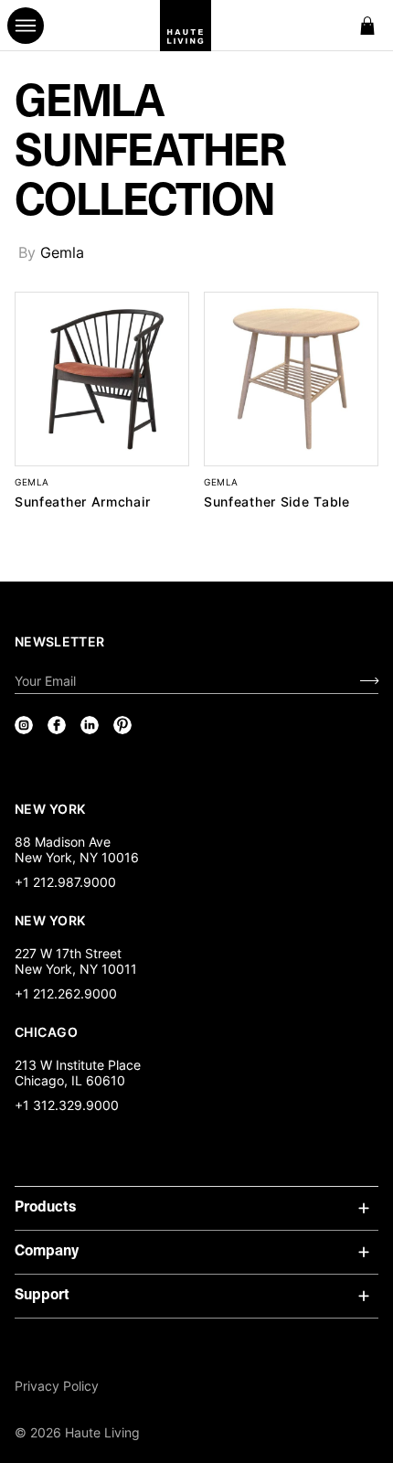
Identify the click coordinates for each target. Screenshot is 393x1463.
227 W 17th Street (68, 953)
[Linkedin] (89, 725)
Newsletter (60, 641)
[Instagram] (24, 725)
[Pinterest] (122, 725)
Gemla (62, 252)
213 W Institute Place (78, 1065)
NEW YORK (52, 808)
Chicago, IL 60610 (70, 1080)
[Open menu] (25, 25)
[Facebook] (57, 725)
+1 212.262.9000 (66, 993)
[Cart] (367, 25)
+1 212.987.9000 (65, 882)
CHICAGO (46, 1031)
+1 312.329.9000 (67, 1105)
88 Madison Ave (63, 841)
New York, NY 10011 (76, 969)
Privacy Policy (57, 1386)
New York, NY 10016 (77, 857)
